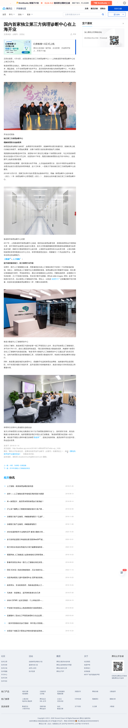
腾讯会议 (43, 699)
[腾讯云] (7, 8)
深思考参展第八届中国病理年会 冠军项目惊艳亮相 (26, 577)
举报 (74, 34)
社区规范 (87, 661)
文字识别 (78, 706)
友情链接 (87, 671)
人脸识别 (25, 699)
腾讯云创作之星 (61, 668)
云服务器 (43, 691)
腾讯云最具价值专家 (63, 661)
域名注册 (25, 691)
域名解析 (25, 693)
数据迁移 (60, 708)
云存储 (42, 693)
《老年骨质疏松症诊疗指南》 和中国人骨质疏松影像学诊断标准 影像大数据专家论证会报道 (26, 623)
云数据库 (113, 691)
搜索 (103, 14)
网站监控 (43, 708)
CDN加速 (78, 699)
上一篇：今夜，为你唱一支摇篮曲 (15, 465)
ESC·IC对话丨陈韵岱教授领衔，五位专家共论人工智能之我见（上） (26, 570)
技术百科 (4, 678)
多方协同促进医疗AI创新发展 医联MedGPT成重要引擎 (26, 539)
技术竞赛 (32, 671)
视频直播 (60, 693)
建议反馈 (94, 8)
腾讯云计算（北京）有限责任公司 (50, 724)
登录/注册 (118, 8)
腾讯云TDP (60, 671)
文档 (86, 8)
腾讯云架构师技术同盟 (64, 665)
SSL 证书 (43, 701)
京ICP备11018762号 (82, 724)
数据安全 (25, 706)
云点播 (94, 706)
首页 (4, 14)
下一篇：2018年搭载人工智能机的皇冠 (17, 468)
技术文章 (4, 661)
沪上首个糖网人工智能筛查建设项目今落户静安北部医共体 (26, 509)
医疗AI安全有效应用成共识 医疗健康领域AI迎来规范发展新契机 (26, 547)
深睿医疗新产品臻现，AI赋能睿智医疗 (22, 524)
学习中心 (4, 674)
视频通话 (95, 699)
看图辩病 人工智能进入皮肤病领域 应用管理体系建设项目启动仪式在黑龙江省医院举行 (26, 554)
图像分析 (113, 699)
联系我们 (87, 668)
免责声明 (87, 665)
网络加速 (95, 691)
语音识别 (60, 701)
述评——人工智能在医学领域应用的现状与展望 (25, 493)
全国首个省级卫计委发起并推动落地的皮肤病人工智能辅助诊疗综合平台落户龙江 (26, 630)
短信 (58, 706)
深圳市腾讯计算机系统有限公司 (39, 721)
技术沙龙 (4, 668)
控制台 (103, 8)
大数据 (112, 706)
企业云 (59, 699)
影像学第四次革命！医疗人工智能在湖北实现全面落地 (26, 562)
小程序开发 (26, 708)
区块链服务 (61, 691)
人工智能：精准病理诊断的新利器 (20, 486)
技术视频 (4, 671)
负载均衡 (43, 706)
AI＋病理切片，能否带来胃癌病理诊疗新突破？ (25, 501)
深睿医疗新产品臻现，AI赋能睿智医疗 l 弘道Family (26, 516)
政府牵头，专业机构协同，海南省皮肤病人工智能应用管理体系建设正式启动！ (26, 585)
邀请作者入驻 (33, 665)
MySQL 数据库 (27, 701)
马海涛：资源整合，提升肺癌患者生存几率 (23, 592)
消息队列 (78, 691)
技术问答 (4, 665)
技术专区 (4, 681)
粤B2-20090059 (69, 721)
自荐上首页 (32, 668)
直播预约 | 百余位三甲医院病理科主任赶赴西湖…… (26, 615)
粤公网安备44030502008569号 (88, 721)
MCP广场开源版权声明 (92, 674)
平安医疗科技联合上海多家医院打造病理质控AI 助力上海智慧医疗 (26, 608)
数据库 (36, 437)
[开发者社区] (21, 8)
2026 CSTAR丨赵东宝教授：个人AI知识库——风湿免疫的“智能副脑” (26, 600)
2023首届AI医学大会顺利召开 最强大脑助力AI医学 (26, 531)
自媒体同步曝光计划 (35, 661)
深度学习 (55, 279)
